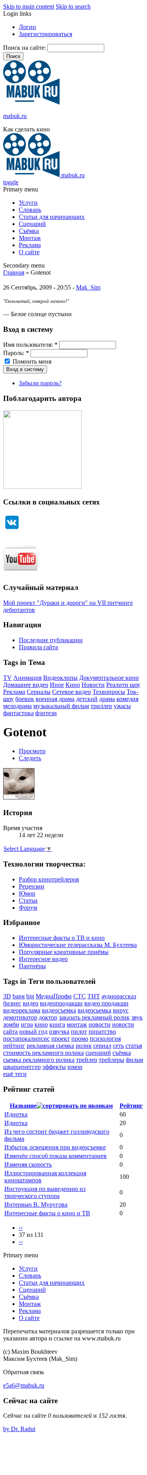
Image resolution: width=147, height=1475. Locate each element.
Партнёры (32, 966)
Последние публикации (51, 640)
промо (79, 1038)
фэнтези (46, 713)
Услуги (28, 202)
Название (23, 1105)
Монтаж (30, 238)
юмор (74, 1066)
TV (7, 677)
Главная (13, 272)
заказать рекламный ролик (94, 1017)
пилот (79, 1031)
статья (133, 1045)
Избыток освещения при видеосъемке (55, 1147)
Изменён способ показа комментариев (55, 1156)
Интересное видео (43, 959)
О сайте (29, 252)
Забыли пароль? (40, 383)
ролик (84, 1045)
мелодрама (17, 706)
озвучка (59, 1031)
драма (107, 699)
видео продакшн (106, 1003)
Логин (27, 27)
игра (27, 1024)
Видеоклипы (60, 677)
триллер (101, 706)
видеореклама (21, 1010)
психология (105, 1038)
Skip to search (73, 6)
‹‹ (21, 1227)
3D (7, 996)
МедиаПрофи (54, 996)
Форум (28, 907)
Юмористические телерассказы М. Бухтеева (78, 944)
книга (57, 1024)
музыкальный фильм (61, 706)
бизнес (12, 1003)
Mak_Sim (88, 287)
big (30, 996)
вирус (121, 1010)
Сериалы (39, 691)
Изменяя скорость (28, 1164)
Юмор (27, 893)
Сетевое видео (71, 691)
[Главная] (31, 102)
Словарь (30, 209)
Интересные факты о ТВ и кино (62, 937)
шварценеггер (22, 1066)
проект (60, 1038)
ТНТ (93, 996)
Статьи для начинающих (52, 216)
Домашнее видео (25, 684)
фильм (134, 1059)
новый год (33, 1031)
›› (21, 1241)
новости (100, 1024)
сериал (102, 1045)
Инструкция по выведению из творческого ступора (44, 1192)
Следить (30, 758)
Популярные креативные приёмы (64, 952)
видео (30, 1003)
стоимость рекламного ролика (43, 1052)
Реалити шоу (123, 684)
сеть (118, 1045)
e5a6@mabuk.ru (23, 1385)
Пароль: (16, 353)
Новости (93, 684)
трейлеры (111, 1059)
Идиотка (15, 1114)
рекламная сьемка (50, 1045)
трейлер (86, 1059)
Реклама (30, 245)
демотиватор (20, 1017)
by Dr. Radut (19, 1429)
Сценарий (32, 223)
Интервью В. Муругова (35, 1204)
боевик (24, 699)
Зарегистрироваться (45, 34)
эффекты (54, 1066)
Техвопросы (109, 691)
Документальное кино (109, 677)
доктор (48, 1017)
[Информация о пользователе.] (18, 797)
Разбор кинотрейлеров (49, 879)
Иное (57, 684)
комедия (127, 699)
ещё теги (15, 1074)
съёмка (122, 1052)
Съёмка (29, 231)
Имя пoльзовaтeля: (30, 344)
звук (137, 1017)
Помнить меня (31, 361)
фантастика (18, 713)
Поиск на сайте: (25, 47)
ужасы (122, 706)
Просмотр (32, 751)
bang (19, 996)
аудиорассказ (119, 996)
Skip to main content (28, 6)
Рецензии (31, 886)
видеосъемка (59, 1010)
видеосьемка (94, 1010)
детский (87, 699)
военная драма (55, 699)
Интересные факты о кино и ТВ (47, 1213)
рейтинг (14, 1045)
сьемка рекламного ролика (38, 1059)
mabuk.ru (15, 116)
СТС (79, 996)
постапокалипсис (26, 1038)
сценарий (98, 1052)
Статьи (28, 900)
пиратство (102, 1031)
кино (41, 1024)
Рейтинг (131, 1105)
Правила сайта (38, 647)
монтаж (77, 1024)
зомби (11, 1024)
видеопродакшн (61, 1003)
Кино (72, 684)
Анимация (27, 677)
